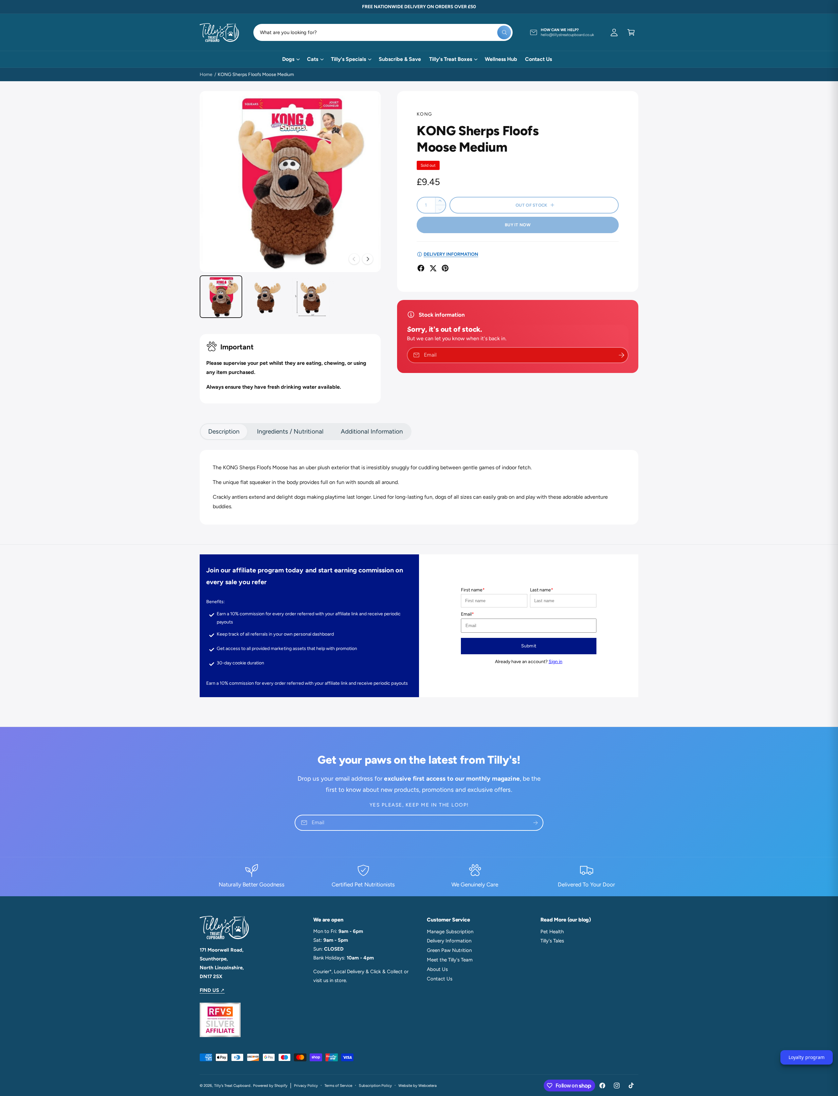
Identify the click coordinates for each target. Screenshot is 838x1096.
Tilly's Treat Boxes (450, 59)
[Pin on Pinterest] (445, 268)
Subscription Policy (375, 1085)
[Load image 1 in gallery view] (221, 296)
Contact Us (439, 979)
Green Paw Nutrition (449, 950)
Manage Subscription (450, 932)
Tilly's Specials (348, 59)
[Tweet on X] (433, 268)
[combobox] (383, 32)
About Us (437, 969)
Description (224, 431)
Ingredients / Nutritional (290, 431)
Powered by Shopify (270, 1085)
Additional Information (372, 431)
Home (206, 74)
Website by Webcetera (417, 1085)
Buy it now (518, 224)
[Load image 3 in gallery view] (313, 296)
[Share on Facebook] (421, 268)
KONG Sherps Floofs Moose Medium (256, 74)
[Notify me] (621, 355)
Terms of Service (338, 1085)
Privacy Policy (306, 1085)
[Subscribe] (535, 823)
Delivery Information (449, 941)
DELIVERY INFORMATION (451, 254)
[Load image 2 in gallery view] (267, 296)
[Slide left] (354, 259)
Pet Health (552, 932)
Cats (312, 59)
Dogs (288, 59)
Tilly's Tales (552, 941)
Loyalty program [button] (806, 1057)
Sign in (555, 661)
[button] (631, 32)
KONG (424, 114)
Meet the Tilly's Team (450, 960)
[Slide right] (367, 259)
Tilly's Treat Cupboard (232, 1085)
